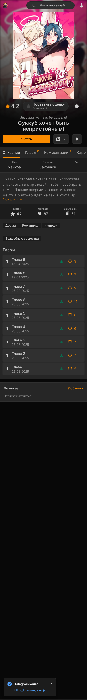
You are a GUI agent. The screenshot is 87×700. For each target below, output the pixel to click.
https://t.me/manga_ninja (29, 690)
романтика (30, 225)
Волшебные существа (22, 238)
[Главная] (5, 5)
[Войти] (81, 5)
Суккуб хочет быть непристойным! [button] (43, 126)
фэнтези (51, 225)
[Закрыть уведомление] (51, 683)
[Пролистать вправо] (83, 152)
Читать (26, 139)
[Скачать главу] (61, 261)
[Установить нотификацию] (77, 139)
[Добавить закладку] (61, 139)
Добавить (75, 388)
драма (10, 225)
